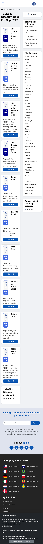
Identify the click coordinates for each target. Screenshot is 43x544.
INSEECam (28, 167)
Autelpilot (28, 115)
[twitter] (26, 448)
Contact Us (6, 511)
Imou (26, 149)
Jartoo (27, 129)
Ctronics (27, 164)
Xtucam (27, 126)
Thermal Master (30, 146)
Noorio (27, 62)
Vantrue (27, 74)
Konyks (27, 158)
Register (35, 423)
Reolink (27, 106)
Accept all (29, 541)
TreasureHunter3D (31, 161)
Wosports (28, 182)
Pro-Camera (29, 143)
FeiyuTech (28, 112)
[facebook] (12, 448)
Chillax (27, 83)
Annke (27, 59)
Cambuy (27, 155)
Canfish (27, 179)
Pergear (27, 152)
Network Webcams (31, 56)
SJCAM (27, 88)
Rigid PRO (28, 193)
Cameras (9, 9)
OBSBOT (28, 71)
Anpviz (27, 176)
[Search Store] (34, 4)
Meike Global (29, 91)
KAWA (27, 173)
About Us (6, 508)
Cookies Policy (6, 526)
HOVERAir (28, 86)
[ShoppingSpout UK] (10, 3)
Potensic (27, 94)
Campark (28, 80)
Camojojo (28, 77)
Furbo (27, 100)
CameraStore (29, 187)
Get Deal (11, 56)
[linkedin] (32, 448)
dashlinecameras (30, 184)
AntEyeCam (29, 190)
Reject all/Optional (16, 541)
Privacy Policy (7, 501)
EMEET (27, 109)
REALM (27, 132)
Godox (27, 138)
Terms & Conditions (9, 505)
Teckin (27, 97)
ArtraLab (28, 135)
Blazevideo (28, 65)
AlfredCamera (29, 170)
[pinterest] (16, 448)
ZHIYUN (27, 103)
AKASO (27, 118)
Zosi (26, 68)
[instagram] (22, 448)
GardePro (28, 141)
